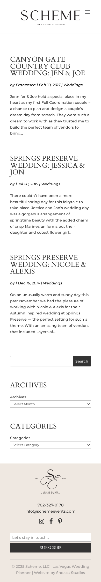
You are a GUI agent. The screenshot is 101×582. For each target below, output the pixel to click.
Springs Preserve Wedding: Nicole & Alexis (48, 264)
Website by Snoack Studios (59, 572)
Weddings (73, 85)
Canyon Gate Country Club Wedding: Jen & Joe (47, 66)
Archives (18, 397)
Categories (20, 438)
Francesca (26, 85)
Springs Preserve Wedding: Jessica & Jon (47, 165)
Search (81, 361)
